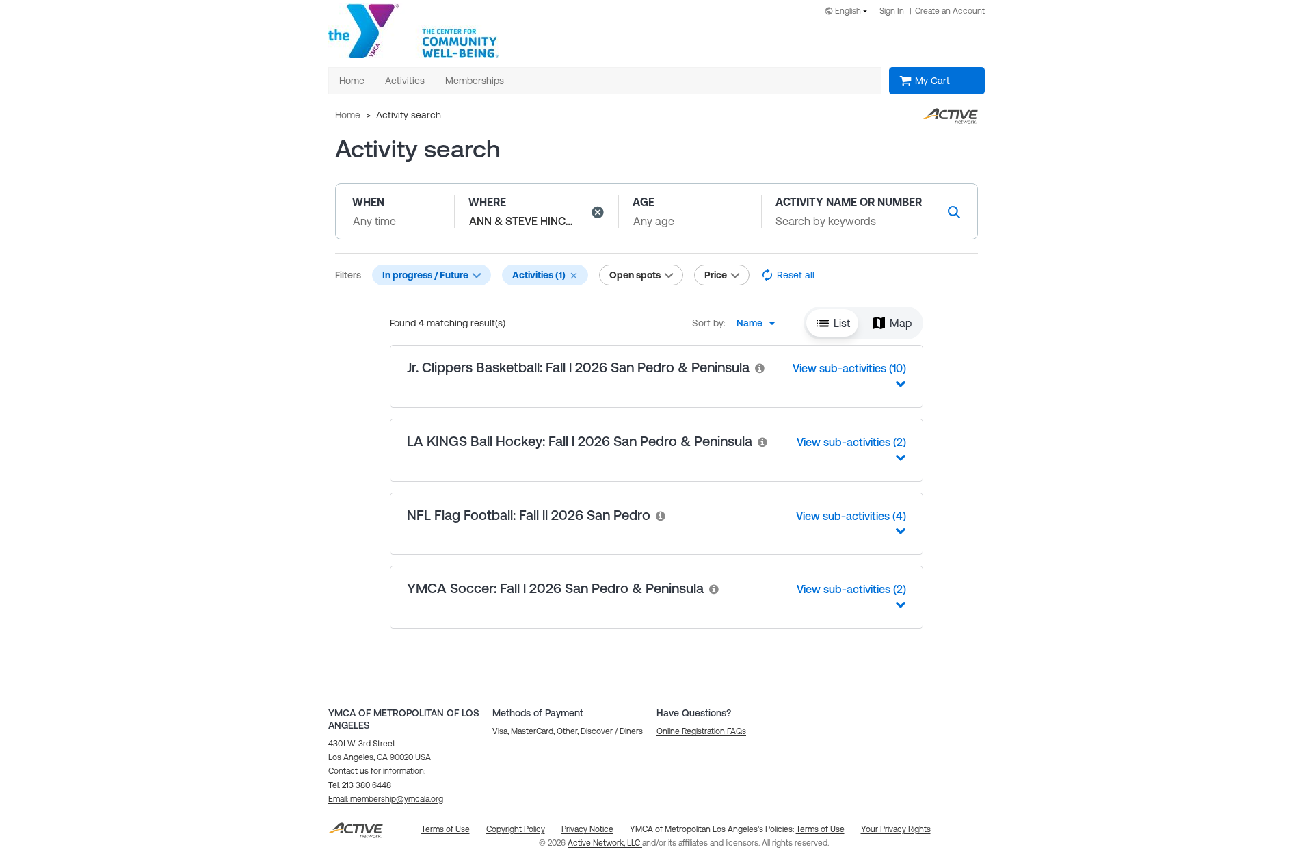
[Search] (954, 212)
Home (347, 114)
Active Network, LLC (605, 843)
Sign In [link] (891, 11)
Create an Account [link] (950, 11)
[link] (760, 368)
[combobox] (848, 11)
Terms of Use (820, 829)
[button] (598, 212)
